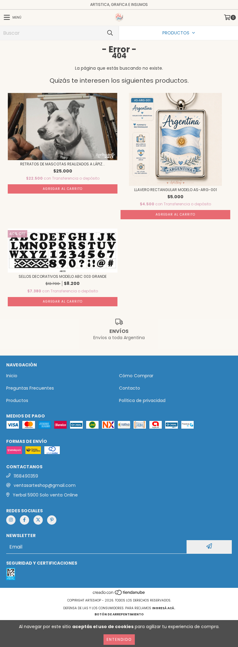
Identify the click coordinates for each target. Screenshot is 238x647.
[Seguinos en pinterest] (51, 520)
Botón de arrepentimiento (119, 614)
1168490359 (26, 476)
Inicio (11, 376)
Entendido (119, 639)
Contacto (129, 388)
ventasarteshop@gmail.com (45, 485)
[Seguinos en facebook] (24, 520)
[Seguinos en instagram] (10, 520)
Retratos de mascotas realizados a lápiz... (62, 164)
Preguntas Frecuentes (30, 388)
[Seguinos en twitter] (38, 520)
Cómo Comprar (136, 376)
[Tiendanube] (119, 594)
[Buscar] (110, 33)
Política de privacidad (142, 400)
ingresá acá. (163, 608)
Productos (17, 400)
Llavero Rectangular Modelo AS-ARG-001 (175, 189)
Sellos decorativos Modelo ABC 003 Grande (63, 276)
